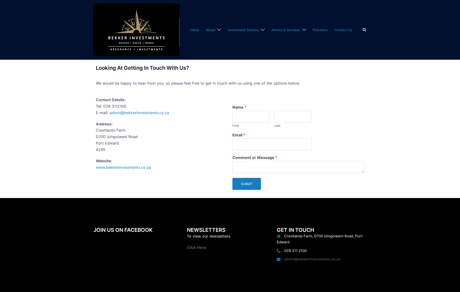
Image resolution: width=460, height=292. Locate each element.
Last (277, 126)
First (235, 126)
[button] (365, 30)
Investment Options (243, 30)
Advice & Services (285, 30)
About (210, 30)
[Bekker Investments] (136, 29)
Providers (320, 30)
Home (194, 30)
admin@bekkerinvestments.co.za (139, 112)
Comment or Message (254, 157)
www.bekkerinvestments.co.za (123, 167)
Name (239, 107)
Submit (247, 184)
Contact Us (343, 30)
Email (238, 135)
